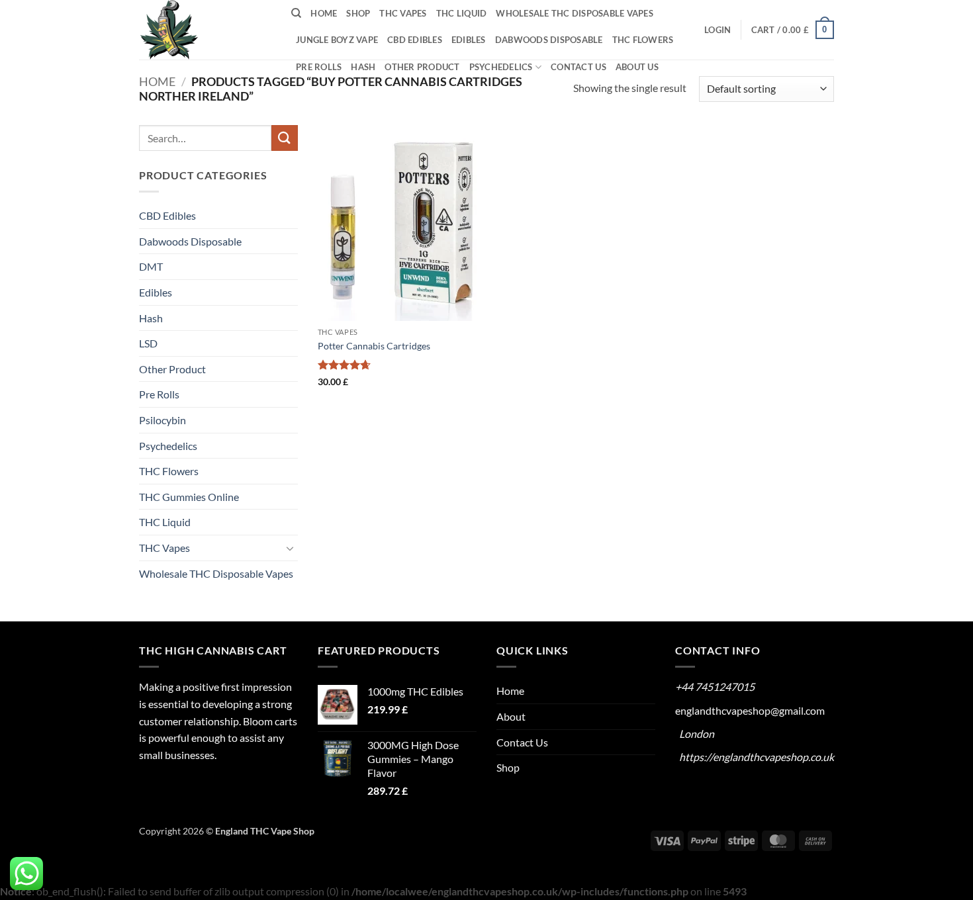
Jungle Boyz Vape (337, 39)
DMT (151, 266)
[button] (717, 30)
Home (323, 13)
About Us (637, 67)
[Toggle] (290, 548)
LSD (148, 343)
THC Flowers (643, 39)
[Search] (296, 13)
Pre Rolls (319, 67)
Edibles (468, 39)
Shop (358, 13)
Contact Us (578, 67)
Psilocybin (162, 420)
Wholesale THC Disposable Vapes (574, 13)
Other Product (422, 67)
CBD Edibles (414, 39)
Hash (363, 67)
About (511, 716)
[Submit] (284, 138)
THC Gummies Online (189, 496)
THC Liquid (461, 13)
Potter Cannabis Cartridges (374, 345)
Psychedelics (501, 67)
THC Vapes (402, 13)
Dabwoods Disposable (549, 39)
